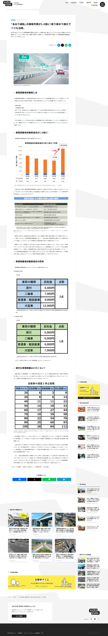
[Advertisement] (41, 494)
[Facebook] (58, 45)
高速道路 (19, 466)
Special (88, 2)
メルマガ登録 (19, 616)
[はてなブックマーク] (69, 45)
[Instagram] (98, 619)
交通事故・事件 (39, 466)
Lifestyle (73, 2)
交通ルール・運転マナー (28, 466)
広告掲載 (19, 633)
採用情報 (37, 633)
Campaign (94, 5)
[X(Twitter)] (94, 619)
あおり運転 (46, 466)
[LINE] (66, 45)
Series (96, 2)
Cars (66, 2)
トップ (9, 597)
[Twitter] (62, 45)
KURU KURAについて (11, 633)
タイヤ (13, 466)
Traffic (81, 2)
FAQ (42, 633)
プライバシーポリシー (28, 633)
